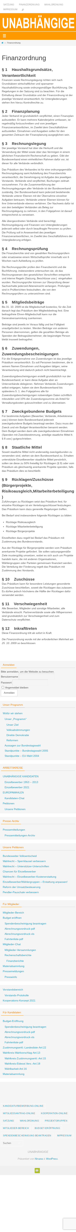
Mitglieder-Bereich (13, 912)
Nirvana (39, 1158)
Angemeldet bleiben (16, 687)
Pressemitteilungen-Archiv (20, 835)
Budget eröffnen (12, 917)
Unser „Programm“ (16, 719)
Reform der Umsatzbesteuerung (21, 887)
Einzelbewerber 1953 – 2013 (21, 782)
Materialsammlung (13, 966)
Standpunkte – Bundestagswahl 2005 (26, 750)
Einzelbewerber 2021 (17, 787)
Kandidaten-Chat (14, 798)
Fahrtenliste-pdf (14, 939)
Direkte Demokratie (17, 735)
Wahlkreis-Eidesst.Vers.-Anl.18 (22, 1063)
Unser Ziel (12, 724)
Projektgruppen (56, 1120)
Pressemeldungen (13, 971)
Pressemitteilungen (14, 829)
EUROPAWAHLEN (13, 792)
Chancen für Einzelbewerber (19, 871)
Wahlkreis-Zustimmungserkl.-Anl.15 (25, 1058)
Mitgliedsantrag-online (19, 1113)
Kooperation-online (54, 1113)
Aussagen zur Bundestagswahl (23, 745)
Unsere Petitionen (15, 809)
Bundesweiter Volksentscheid (20, 855)
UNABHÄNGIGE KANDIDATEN (21, 776)
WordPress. (52, 1158)
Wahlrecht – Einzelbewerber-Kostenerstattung (29, 876)
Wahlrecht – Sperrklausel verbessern (24, 861)
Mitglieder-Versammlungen (20, 949)
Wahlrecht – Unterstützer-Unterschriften (26, 866)
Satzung (8, 4)
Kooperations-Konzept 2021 (19, 1000)
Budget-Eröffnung (13, 1021)
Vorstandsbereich (13, 989)
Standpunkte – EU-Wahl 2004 (22, 755)
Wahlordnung (53, 4)
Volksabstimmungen (18, 729)
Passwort (6, 682)
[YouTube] (37, 1170)
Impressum (10, 9)
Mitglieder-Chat (12, 944)
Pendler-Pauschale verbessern (21, 892)
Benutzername (9, 676)
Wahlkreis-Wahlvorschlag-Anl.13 (21, 1052)
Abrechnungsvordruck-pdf (20, 928)
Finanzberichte (15, 960)
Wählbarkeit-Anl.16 (16, 1068)
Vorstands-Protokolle (17, 995)
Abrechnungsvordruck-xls (19, 933)
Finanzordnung (29, 4)
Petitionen (8, 803)
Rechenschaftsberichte (18, 955)
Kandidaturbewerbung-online (23, 1106)
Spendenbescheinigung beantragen (25, 923)
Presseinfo (11, 976)
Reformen (12, 740)
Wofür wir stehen (13, 713)
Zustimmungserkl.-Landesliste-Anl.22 (24, 1047)
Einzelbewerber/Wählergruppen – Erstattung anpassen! (35, 881)
